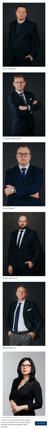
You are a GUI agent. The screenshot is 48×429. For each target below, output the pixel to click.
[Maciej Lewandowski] (24, 244)
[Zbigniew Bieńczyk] (24, 314)
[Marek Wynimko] (24, 174)
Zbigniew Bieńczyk (9, 348)
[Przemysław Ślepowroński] (24, 104)
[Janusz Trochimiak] (24, 35)
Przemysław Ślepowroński (12, 138)
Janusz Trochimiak (9, 68)
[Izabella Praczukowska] (24, 384)
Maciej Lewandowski (10, 278)
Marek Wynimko (8, 208)
